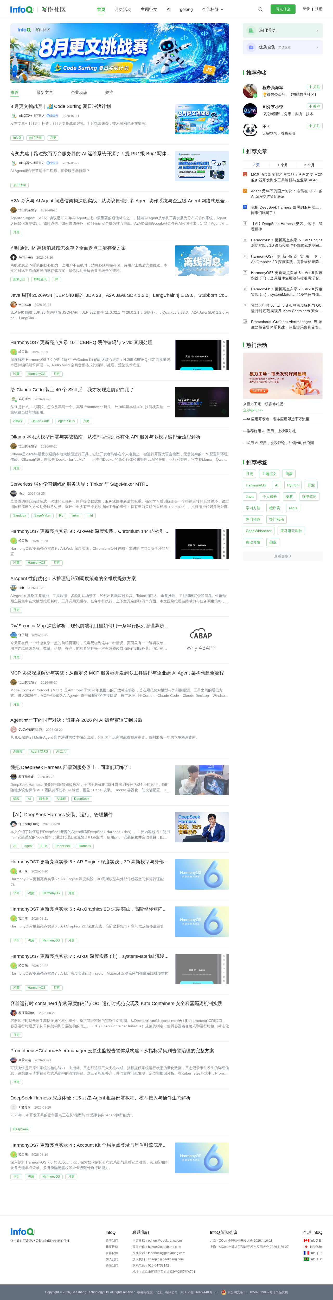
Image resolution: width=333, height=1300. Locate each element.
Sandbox (19, 515)
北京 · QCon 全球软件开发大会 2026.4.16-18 (241, 1240)
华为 (16, 893)
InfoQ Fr (316, 1253)
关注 (109, 92)
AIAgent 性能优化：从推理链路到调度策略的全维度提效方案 (73, 578)
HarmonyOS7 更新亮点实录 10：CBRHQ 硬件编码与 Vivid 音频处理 (81, 342)
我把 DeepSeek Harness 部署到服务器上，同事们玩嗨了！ (71, 767)
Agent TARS (39, 751)
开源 (311, 485)
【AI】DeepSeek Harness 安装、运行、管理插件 (61, 814)
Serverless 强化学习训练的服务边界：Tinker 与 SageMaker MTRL (79, 484)
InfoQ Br (316, 1259)
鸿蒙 (16, 374)
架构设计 (19, 279)
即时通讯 (40, 279)
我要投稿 (112, 1247)
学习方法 (253, 508)
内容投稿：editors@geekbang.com (157, 1240)
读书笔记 (309, 496)
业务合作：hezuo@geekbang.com (156, 1247)
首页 (101, 9)
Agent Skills (66, 421)
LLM (44, 846)
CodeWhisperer (259, 531)
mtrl (90, 515)
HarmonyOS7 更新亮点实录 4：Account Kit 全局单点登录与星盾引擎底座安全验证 (95, 1145)
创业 (273, 542)
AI (169, 9)
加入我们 (112, 1259)
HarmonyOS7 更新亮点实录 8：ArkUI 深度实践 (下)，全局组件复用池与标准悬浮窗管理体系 (287, 278)
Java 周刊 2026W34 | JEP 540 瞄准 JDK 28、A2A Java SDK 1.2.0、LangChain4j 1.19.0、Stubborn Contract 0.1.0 (129, 295)
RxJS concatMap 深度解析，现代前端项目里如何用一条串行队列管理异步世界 (92, 625)
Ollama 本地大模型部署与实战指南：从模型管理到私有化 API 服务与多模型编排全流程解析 (105, 436)
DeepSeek (81, 799)
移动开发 (253, 542)
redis (293, 508)
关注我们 (112, 1265)
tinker (75, 515)
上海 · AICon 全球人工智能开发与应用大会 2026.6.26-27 (249, 1247)
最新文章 (44, 92)
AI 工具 (61, 751)
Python (293, 485)
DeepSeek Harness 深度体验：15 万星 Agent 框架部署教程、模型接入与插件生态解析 (100, 1097)
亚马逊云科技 (291, 531)
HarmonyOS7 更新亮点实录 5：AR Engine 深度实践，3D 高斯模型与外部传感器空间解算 (103, 861)
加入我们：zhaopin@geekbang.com (158, 1259)
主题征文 (149, 9)
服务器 (43, 799)
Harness (85, 846)
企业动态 (79, 92)
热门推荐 (253, 519)
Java (250, 496)
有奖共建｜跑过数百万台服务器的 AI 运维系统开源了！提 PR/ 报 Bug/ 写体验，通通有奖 (102, 153)
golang (186, 9)
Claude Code (40, 421)
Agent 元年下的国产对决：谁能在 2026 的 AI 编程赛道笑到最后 (76, 720)
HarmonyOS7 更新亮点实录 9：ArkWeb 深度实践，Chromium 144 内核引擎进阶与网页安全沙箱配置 (115, 531)
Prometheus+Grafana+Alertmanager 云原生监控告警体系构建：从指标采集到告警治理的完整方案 (112, 1050)
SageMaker (42, 515)
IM (56, 279)
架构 (289, 496)
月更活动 (123, 9)
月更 (53, 138)
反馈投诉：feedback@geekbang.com (158, 1253)
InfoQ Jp (316, 1247)
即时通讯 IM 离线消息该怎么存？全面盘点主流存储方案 (68, 248)
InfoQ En (316, 1240)
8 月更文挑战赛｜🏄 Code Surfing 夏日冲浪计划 (60, 106)
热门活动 (35, 138)
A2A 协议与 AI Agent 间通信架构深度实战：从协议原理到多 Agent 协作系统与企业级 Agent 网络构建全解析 (122, 200)
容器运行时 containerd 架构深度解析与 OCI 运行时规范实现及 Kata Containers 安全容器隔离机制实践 (116, 1003)
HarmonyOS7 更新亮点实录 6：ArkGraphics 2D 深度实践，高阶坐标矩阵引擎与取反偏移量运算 (109, 909)
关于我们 (112, 1240)
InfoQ (17, 138)
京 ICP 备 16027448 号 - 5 (199, 1292)
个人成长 (269, 496)
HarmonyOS (36, 374)
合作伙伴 (112, 1253)
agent (28, 846)
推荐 (14, 92)
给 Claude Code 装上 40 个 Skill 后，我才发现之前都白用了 (72, 389)
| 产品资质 (281, 1292)
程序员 (274, 508)
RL (61, 515)
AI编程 (17, 421)
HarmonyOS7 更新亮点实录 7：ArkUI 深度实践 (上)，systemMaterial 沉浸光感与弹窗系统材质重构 (113, 956)
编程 (16, 799)
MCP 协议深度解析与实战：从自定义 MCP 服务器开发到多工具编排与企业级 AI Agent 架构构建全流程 (117, 673)
